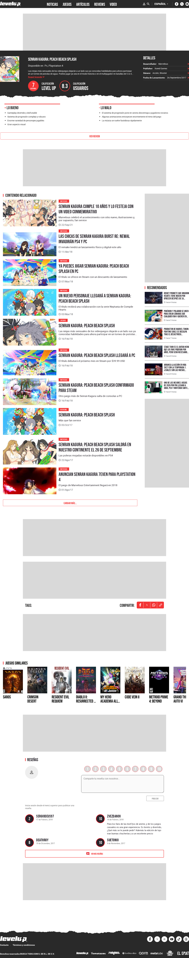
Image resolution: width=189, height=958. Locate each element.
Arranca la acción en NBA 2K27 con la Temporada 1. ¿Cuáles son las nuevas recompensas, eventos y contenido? (175, 370)
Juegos (63, 320)
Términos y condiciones (24, 945)
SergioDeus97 (45, 816)
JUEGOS (67, 4)
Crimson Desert (32, 699)
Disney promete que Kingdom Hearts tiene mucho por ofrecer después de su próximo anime (176, 297)
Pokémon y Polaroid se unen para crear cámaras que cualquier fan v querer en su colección (176, 315)
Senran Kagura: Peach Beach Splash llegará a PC (97, 355)
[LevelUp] (82, 953)
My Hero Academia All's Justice (110, 701)
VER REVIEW (94, 136)
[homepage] (10, 4)
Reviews (63, 409)
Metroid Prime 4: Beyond (158, 699)
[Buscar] (148, 4)
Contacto (4, 945)
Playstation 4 (56, 65)
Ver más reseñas (97, 853)
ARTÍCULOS (82, 4)
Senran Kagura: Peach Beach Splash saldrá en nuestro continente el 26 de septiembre (95, 447)
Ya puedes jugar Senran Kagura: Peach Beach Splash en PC (94, 268)
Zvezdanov (114, 816)
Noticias (63, 201)
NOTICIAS (52, 4)
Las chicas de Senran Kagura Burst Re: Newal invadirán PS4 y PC (94, 238)
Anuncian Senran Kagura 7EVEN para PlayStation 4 (97, 477)
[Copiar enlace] (160, 605)
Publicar (155, 798)
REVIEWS (99, 4)
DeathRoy (42, 839)
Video (113, 4)
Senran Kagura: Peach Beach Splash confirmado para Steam (96, 387)
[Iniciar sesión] (144, 4)
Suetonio (113, 839)
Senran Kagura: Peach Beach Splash (52, 59)
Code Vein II (132, 697)
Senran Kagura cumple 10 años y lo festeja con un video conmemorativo (96, 209)
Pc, (47, 65)
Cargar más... (70, 502)
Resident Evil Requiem (60, 699)
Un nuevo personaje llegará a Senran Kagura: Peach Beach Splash (95, 298)
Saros (7, 697)
